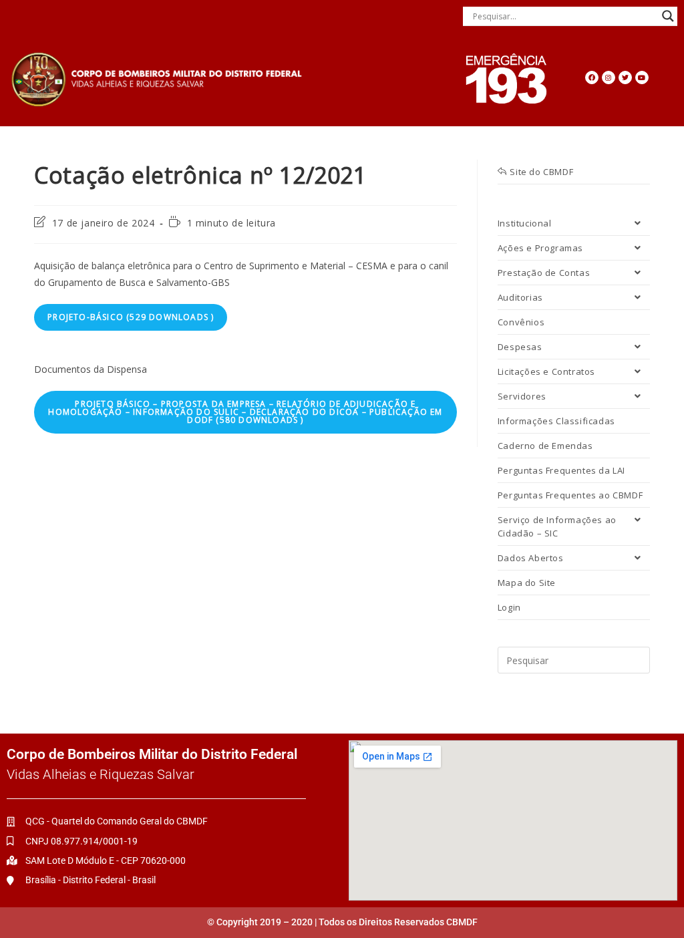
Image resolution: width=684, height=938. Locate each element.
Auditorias (520, 297)
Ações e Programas (540, 248)
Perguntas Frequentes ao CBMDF (570, 495)
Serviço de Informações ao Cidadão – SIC (557, 526)
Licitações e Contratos (546, 371)
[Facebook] (591, 77)
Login (509, 607)
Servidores (522, 396)
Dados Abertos (531, 558)
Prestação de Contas (544, 273)
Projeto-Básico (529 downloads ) (130, 317)
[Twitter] (625, 77)
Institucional (525, 223)
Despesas (520, 347)
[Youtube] (642, 77)
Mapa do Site (527, 583)
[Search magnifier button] (668, 16)
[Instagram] (608, 77)
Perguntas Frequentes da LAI (561, 470)
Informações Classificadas (556, 421)
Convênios (521, 322)
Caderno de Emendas (545, 446)
